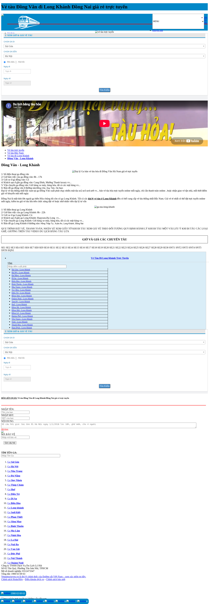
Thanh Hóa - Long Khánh (22, 325)
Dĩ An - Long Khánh (20, 278)
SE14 (70, 247)
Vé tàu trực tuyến (15, 150)
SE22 (118, 247)
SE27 (148, 247)
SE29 (159, 247)
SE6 (27, 247)
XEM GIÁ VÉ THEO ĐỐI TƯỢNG (104, 228)
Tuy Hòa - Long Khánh (21, 290)
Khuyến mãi (157, 30)
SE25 (136, 247)
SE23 (124, 247)
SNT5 (198, 247)
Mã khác (4, 429)
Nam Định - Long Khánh (22, 327)
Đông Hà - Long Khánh (21, 307)
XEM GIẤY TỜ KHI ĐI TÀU (71, 228)
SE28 (154, 247)
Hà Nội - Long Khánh (20, 272)
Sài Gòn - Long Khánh (21, 269)
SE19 (100, 247)
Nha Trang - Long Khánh (22, 287)
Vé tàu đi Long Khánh (18, 155)
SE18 (94, 247)
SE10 (46, 247)
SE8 (36, 247)
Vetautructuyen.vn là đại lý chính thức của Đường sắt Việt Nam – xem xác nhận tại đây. (43, 576)
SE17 (88, 247)
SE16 (82, 247)
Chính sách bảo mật (55, 579)
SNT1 (172, 247)
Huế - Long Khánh (19, 304)
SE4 (17, 247)
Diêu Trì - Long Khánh (21, 293)
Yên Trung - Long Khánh (22, 319)
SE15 (76, 247)
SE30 (165, 247)
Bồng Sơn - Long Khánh (22, 296)
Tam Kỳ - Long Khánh (21, 301)
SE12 (58, 247)
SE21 (112, 247)
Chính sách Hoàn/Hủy (12, 579)
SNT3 (185, 247)
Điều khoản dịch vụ (34, 579)
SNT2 (179, 247)
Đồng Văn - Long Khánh (20, 158)
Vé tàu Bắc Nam (15, 153)
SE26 (142, 247)
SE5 (22, 247)
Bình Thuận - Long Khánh (23, 284)
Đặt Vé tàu (205, 20)
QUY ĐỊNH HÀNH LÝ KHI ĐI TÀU (142, 228)
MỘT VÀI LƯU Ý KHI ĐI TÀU (178, 228)
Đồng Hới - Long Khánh (22, 310)
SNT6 (4, 250)
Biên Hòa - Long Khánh (21, 281)
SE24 (130, 247)
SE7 (32, 247)
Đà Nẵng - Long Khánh (21, 275)
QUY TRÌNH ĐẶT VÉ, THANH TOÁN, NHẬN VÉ (28, 228)
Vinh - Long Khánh (20, 322)
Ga (13, 462)
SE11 (52, 247)
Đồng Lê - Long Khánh (21, 313)
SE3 (13, 247)
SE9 (41, 247)
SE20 (106, 247)
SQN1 (11, 250)
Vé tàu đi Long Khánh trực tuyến (110, 258)
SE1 (3, 247)
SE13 (64, 247)
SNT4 (192, 247)
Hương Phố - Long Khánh (22, 316)
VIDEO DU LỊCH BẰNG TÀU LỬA (50, 231)
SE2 (8, 247)
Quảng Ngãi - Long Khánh (23, 298)
